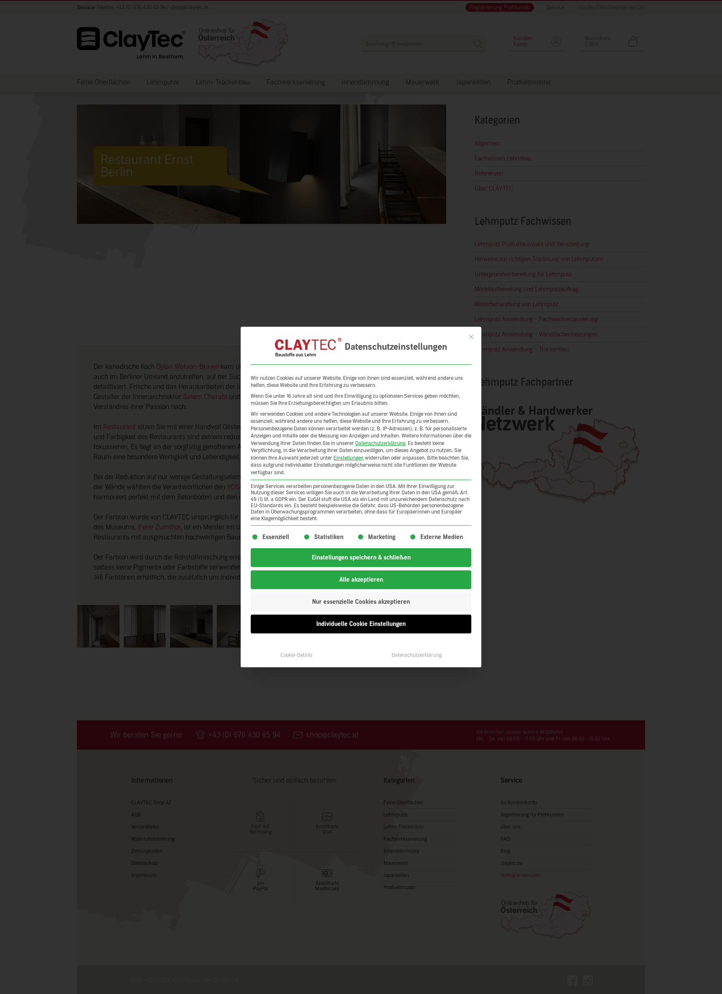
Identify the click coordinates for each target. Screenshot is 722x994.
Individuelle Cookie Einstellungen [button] (361, 624)
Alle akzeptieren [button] (361, 579)
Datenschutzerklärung (380, 443)
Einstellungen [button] (348, 458)
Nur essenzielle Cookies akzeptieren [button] (361, 601)
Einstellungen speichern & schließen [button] (361, 557)
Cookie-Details (296, 655)
